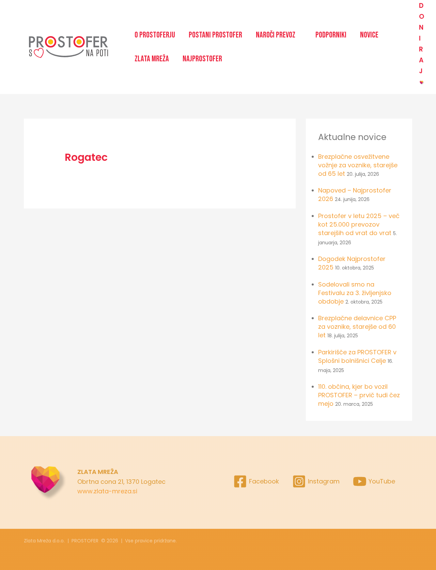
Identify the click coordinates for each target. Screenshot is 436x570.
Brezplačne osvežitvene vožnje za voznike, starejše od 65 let (358, 165)
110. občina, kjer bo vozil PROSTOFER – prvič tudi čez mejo (359, 395)
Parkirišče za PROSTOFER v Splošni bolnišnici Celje (357, 356)
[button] (279, 35)
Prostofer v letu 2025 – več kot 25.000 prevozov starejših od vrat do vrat (359, 224)
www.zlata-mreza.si (107, 491)
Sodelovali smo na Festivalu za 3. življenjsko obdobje (354, 293)
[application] (298, 35)
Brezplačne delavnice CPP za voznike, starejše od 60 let (357, 326)
